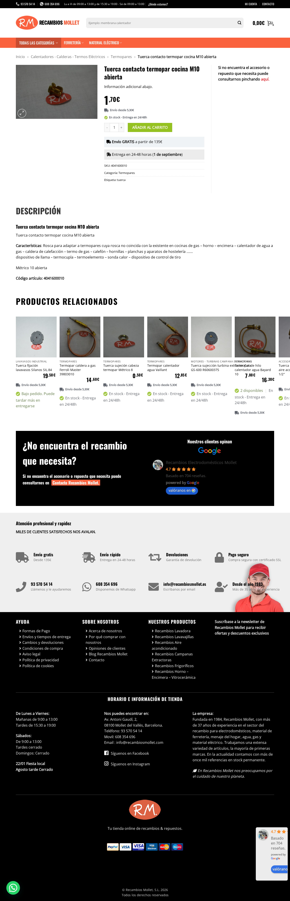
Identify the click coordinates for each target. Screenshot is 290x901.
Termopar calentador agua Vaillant (163, 368)
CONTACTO (268, 4)
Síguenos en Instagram (130, 764)
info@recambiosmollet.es (184, 584)
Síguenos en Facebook (129, 753)
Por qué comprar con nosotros (106, 639)
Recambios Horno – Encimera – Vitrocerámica (174, 674)
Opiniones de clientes (107, 648)
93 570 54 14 (41, 584)
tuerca (121, 180)
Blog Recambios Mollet (108, 654)
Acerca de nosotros (105, 630)
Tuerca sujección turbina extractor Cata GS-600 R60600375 (221, 368)
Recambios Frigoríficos (174, 665)
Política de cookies (38, 665)
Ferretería (72, 42)
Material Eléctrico (104, 42)
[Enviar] (239, 23)
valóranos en (180, 490)
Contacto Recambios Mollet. (76, 483)
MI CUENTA (251, 4)
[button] (263, 23)
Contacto (96, 659)
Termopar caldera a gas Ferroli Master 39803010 (78, 370)
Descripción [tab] (38, 211)
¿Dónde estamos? (158, 4)
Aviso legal (31, 654)
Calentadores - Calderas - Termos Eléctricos (68, 56)
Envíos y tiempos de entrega (46, 636)
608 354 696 (107, 584)
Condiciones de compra (42, 648)
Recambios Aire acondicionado (166, 645)
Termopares (121, 56)
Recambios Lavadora (173, 630)
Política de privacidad (40, 659)
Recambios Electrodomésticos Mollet (201, 462)
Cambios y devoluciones (43, 642)
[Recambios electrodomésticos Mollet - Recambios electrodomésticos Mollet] (47, 23)
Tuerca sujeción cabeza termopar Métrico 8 (121, 368)
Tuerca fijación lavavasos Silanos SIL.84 (34, 368)
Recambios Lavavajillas (174, 636)
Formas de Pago (36, 630)
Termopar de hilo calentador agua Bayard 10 (253, 370)
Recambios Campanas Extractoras (172, 657)
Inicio (20, 56)
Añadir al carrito (150, 127)
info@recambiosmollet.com (139, 742)
